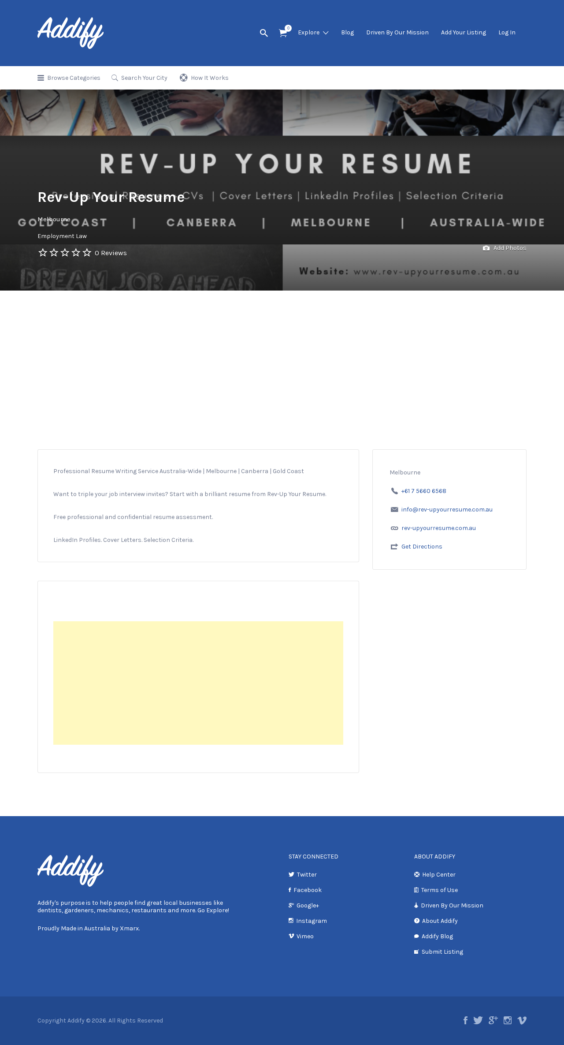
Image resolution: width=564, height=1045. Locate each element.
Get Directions (421, 546)
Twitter (307, 874)
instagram (508, 1020)
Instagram (311, 921)
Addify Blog (437, 936)
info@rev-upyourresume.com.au (447, 509)
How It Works (210, 78)
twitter (478, 1020)
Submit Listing (442, 951)
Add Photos (509, 248)
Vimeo (305, 936)
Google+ (308, 905)
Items (283, 33)
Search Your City (144, 78)
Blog (347, 32)
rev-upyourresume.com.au (438, 528)
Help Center (439, 874)
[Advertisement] (282, 356)
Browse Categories (73, 78)
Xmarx (129, 928)
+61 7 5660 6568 (423, 491)
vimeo (522, 1020)
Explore (308, 32)
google (493, 1020)
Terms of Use (439, 890)
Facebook (307, 890)
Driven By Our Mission (397, 32)
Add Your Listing (463, 32)
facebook (466, 1020)
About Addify (440, 921)
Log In (507, 32)
